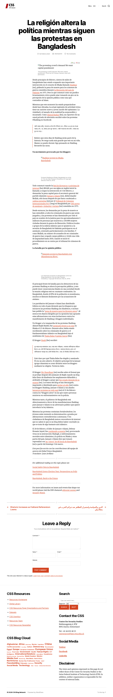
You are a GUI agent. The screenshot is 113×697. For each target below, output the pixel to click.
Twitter (62, 647)
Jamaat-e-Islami (53, 196)
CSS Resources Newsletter (20, 625)
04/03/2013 (58, 54)
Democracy (38, 646)
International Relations (25, 654)
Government (25, 652)
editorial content (69, 490)
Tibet (32, 665)
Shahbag (73, 85)
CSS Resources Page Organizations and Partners (29, 608)
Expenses (9, 652)
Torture (36, 665)
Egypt (9, 649)
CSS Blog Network (19, 692)
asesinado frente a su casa (63, 326)
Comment (36, 535)
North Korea (12, 660)
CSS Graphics (15, 617)
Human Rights (43, 652)
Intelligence (10, 654)
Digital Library (14, 604)
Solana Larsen (45, 54)
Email (59, 552)
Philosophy (23, 663)
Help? (74, 607)
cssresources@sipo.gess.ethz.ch (71, 634)
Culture (29, 647)
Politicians (31, 663)
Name (35, 552)
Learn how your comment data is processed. (48, 576)
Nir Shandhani (47, 372)
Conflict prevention (13, 647)
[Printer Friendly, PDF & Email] (75, 63)
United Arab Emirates (45, 665)
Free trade (15, 652)
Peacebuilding (13, 663)
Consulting (23, 647)
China (48, 644)
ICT (51, 652)
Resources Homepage (18, 600)
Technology (24, 665)
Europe (16, 649)
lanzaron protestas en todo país (45, 390)
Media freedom (30, 656)
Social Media (12, 665)
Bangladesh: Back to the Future (45, 478)
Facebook (63, 651)
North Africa (38, 658)
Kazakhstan (48, 654)
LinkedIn (63, 656)
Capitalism (41, 644)
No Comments (71, 54)
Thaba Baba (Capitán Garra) (56, 336)
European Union (44, 649)
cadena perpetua (39, 201)
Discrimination (49, 647)
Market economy (11, 656)
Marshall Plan (20, 656)
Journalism (39, 654)
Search (64, 607)
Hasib (43, 340)
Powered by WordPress (35, 692)
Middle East (12, 658)
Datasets (12, 612)
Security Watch (39, 493)
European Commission (27, 649)
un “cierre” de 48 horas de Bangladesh (61, 442)
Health (33, 652)
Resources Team (16, 621)
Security (38, 663)
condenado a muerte (56, 431)
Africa (21, 644)
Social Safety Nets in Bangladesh (46, 467)
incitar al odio (63, 385)
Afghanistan (12, 644)
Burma (34, 644)
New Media (29, 658)
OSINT (42, 661)
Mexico (39, 656)
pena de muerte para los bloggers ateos (61, 311)
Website (35, 560)
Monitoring (22, 658)
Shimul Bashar (53, 115)
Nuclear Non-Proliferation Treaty (29, 661)
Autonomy (28, 644)
